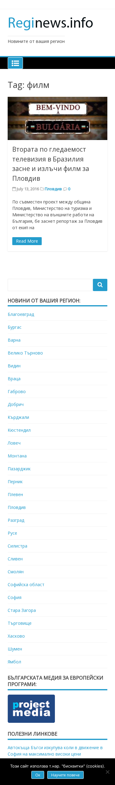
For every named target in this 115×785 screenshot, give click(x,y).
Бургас (14, 327)
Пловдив (53, 189)
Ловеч (14, 443)
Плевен (15, 494)
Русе (12, 533)
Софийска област (26, 584)
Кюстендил (19, 430)
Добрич (16, 404)
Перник (15, 481)
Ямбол (14, 662)
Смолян (16, 572)
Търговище (20, 623)
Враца (14, 378)
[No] (107, 772)
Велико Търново (25, 353)
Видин (14, 366)
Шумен (15, 649)
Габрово (17, 391)
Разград (16, 520)
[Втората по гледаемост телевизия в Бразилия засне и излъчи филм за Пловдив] (57, 118)
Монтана (17, 456)
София (14, 597)
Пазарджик (19, 469)
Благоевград (21, 314)
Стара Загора (22, 610)
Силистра (17, 546)
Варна (14, 340)
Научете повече (65, 775)
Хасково (16, 636)
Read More (27, 241)
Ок (37, 775)
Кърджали (18, 417)
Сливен (15, 559)
